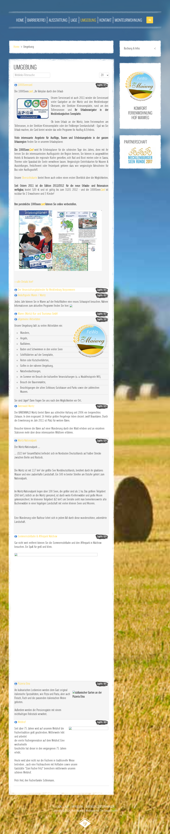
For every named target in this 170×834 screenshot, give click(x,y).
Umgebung (88, 20)
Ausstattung (58, 20)
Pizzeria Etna (24, 683)
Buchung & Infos (132, 48)
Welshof (22, 722)
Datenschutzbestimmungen (100, 806)
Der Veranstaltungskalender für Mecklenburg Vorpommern (46, 289)
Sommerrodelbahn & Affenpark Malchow (37, 536)
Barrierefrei (36, 20)
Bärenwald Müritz (26, 406)
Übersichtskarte (29, 177)
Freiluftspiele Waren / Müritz (32, 295)
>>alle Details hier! (23, 281)
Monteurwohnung (128, 20)
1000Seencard (25, 85)
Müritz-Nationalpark (27, 440)
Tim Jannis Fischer (109, 810)
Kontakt (105, 20)
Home (20, 20)
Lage (74, 20)
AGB (67, 806)
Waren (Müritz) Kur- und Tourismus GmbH (38, 313)
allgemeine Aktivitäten (29, 319)
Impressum (77, 806)
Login (58, 806)
